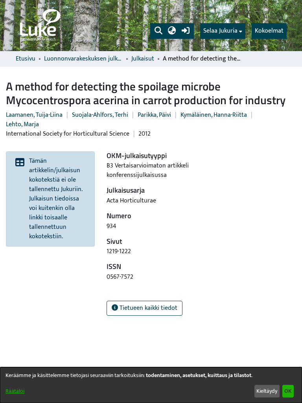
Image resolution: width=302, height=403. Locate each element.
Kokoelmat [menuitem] (269, 31)
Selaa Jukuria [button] (220, 31)
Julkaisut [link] (142, 59)
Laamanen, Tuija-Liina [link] (34, 115)
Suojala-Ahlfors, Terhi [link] (100, 115)
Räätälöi (15, 391)
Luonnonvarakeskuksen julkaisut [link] (83, 59)
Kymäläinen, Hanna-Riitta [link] (213, 115)
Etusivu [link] (25, 59)
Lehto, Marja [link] (22, 124)
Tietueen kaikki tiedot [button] (147, 308)
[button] (158, 31)
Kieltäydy (266, 391)
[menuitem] (222, 31)
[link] (39, 25)
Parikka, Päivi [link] (154, 115)
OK (287, 391)
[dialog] (151, 385)
